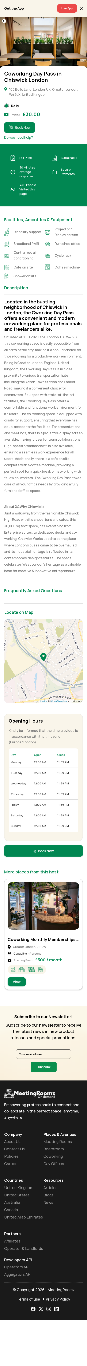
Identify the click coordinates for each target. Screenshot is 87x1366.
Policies (11, 1156)
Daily (15, 106)
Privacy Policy (58, 1299)
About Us (12, 1141)
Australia (12, 1202)
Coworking (53, 1156)
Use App (67, 8)
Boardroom (54, 1148)
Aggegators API (17, 1274)
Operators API (17, 1266)
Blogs (48, 1194)
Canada (11, 1209)
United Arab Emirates (23, 1217)
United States (17, 1194)
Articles (50, 1187)
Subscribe (44, 1067)
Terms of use (28, 1299)
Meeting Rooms (58, 1141)
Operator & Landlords (23, 1248)
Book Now (22, 127)
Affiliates (12, 1241)
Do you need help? (18, 137)
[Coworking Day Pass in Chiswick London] (43, 657)
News (48, 1202)
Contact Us (14, 1148)
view (17, 981)
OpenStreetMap (59, 701)
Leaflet (44, 701)
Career (10, 1163)
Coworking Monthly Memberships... (43, 939)
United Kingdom (18, 1187)
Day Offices (54, 1163)
